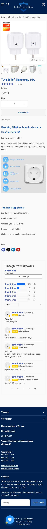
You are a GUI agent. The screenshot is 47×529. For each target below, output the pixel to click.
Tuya (5, 88)
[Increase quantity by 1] (24, 103)
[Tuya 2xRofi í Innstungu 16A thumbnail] (5, 69)
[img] (18, 312)
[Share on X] (8, 250)
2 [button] (17, 389)
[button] (7, 84)
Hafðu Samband (28, 519)
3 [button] (23, 389)
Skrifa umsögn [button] (23, 276)
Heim (3, 17)
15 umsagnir (9, 273)
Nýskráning (38, 502)
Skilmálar (17, 519)
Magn (3, 98)
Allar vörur (12, 17)
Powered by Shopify (23, 524)
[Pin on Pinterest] (18, 250)
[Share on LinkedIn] (13, 250)
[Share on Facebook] (3, 250)
